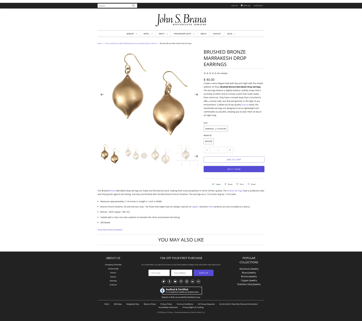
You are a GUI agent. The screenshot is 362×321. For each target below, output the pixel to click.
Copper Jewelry (249, 280)
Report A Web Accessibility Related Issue (181, 297)
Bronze (208, 141)
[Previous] (102, 94)
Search (113, 276)
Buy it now (234, 169)
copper (195, 206)
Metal (147, 33)
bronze (245, 104)
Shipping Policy (132, 304)
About (203, 33)
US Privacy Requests (206, 304)
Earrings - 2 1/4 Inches (215, 128)
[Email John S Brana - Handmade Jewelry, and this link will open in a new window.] (198, 282)
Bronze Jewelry (249, 276)
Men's (162, 33)
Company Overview (113, 264)
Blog (230, 33)
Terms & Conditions (185, 304)
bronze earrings (234, 190)
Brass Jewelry (249, 272)
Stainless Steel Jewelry (249, 284)
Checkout (258, 6)
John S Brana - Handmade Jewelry (176, 312)
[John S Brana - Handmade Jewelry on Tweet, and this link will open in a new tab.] (164, 282)
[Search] (134, 6)
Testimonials (113, 268)
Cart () (246, 6)
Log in (234, 6)
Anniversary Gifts (183, 33)
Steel (210, 206)
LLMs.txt (113, 284)
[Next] (196, 94)
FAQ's (106, 304)
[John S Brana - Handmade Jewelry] (181, 20)
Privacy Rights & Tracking (193, 307)
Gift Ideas (118, 304)
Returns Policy (150, 304)
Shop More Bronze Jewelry (110, 229)
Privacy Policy (166, 304)
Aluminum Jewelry (248, 268)
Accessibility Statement (168, 307)
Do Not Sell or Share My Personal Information (238, 304)
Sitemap (113, 280)
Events (113, 272)
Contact (217, 33)
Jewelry (131, 33)
